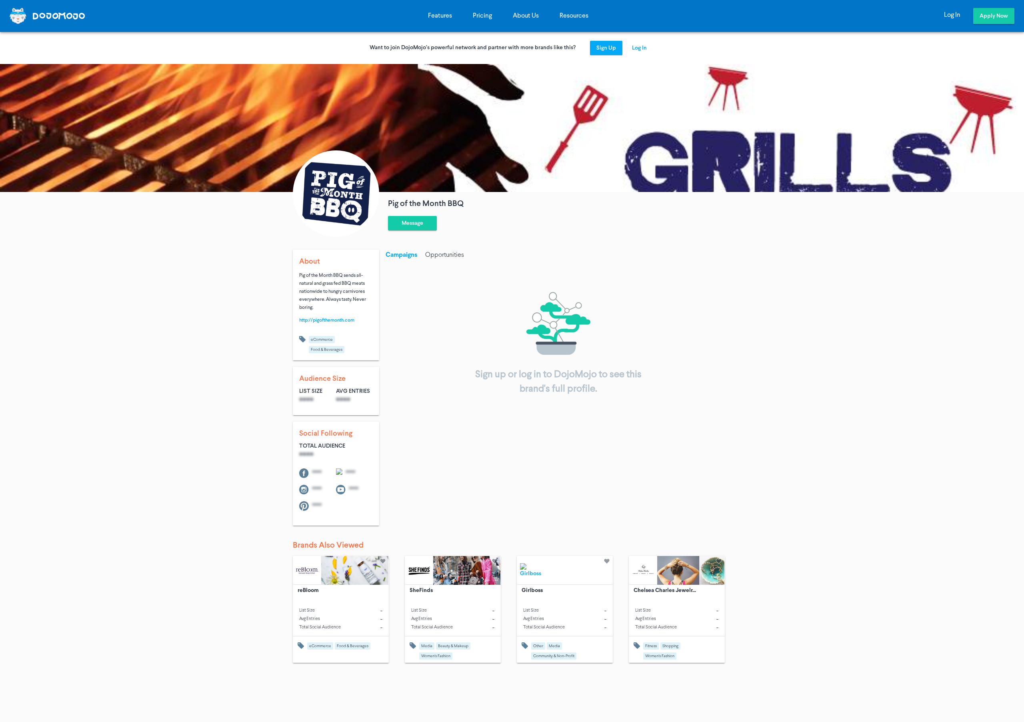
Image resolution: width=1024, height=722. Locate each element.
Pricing (482, 16)
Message (412, 223)
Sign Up (606, 48)
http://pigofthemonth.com (326, 320)
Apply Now (994, 16)
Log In (952, 15)
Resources (574, 16)
